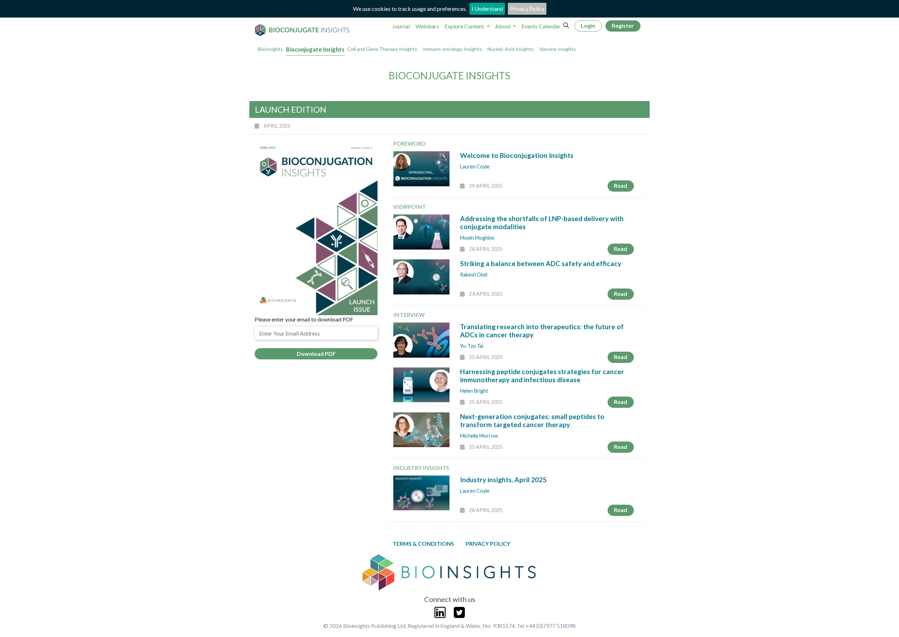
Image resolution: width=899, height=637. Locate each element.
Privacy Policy (527, 8)
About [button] (503, 26)
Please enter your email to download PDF (304, 319)
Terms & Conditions (423, 543)
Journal (401, 26)
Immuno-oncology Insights (452, 49)
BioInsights (270, 49)
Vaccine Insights (557, 49)
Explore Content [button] (465, 26)
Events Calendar (540, 26)
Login (588, 25)
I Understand (487, 8)
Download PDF (316, 353)
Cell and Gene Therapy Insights (382, 49)
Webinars (427, 26)
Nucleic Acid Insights (510, 49)
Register (623, 25)
